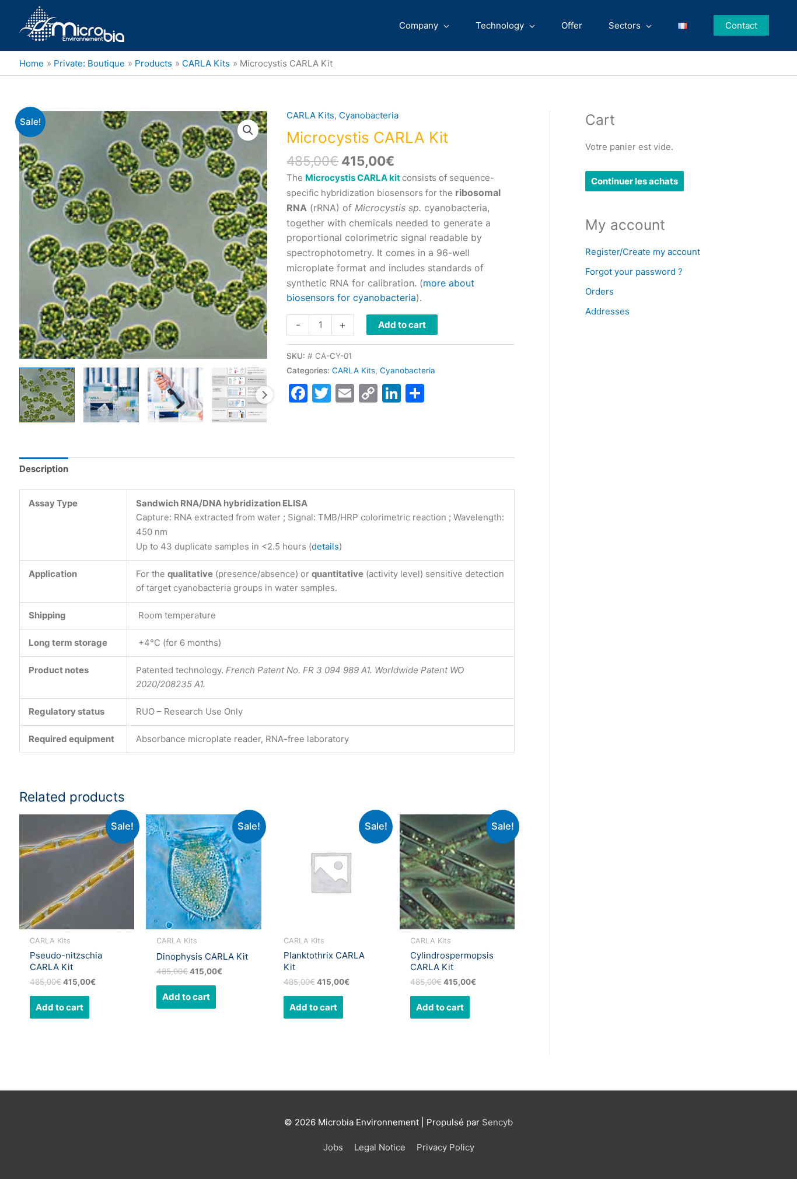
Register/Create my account (642, 251)
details (325, 546)
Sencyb (497, 1122)
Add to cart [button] (59, 1007)
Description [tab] (43, 468)
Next (264, 395)
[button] (741, 25)
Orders (599, 291)
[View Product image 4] (239, 395)
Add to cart (402, 324)
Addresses (607, 311)
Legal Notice (380, 1147)
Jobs (333, 1147)
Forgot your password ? (634, 271)
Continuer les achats (634, 181)
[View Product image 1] (47, 395)
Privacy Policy (445, 1147)
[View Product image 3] (175, 395)
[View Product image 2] (111, 395)
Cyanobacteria (368, 115)
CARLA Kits (310, 115)
